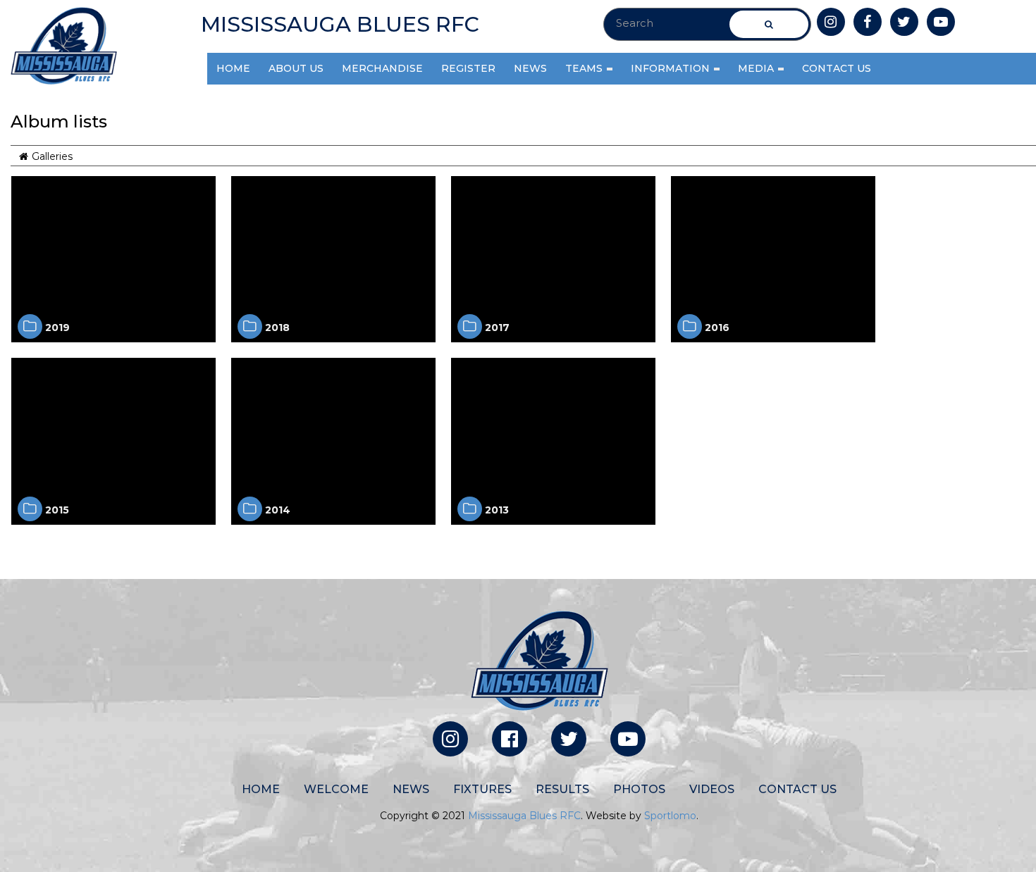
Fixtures (482, 789)
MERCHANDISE (382, 68)
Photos (639, 789)
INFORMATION (672, 68)
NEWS (530, 68)
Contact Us (797, 789)
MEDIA (757, 68)
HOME (233, 68)
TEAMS (585, 68)
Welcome (336, 789)
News (411, 789)
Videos (711, 789)
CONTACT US (836, 68)
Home (261, 789)
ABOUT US (296, 68)
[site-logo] (64, 46)
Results (562, 789)
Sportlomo (670, 815)
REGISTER (468, 68)
